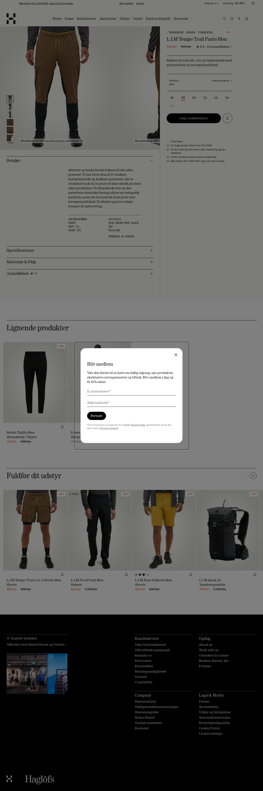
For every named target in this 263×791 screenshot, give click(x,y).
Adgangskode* (98, 403)
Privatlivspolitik (108, 428)
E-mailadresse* (99, 391)
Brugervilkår (138, 424)
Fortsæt (97, 416)
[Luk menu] (176, 354)
